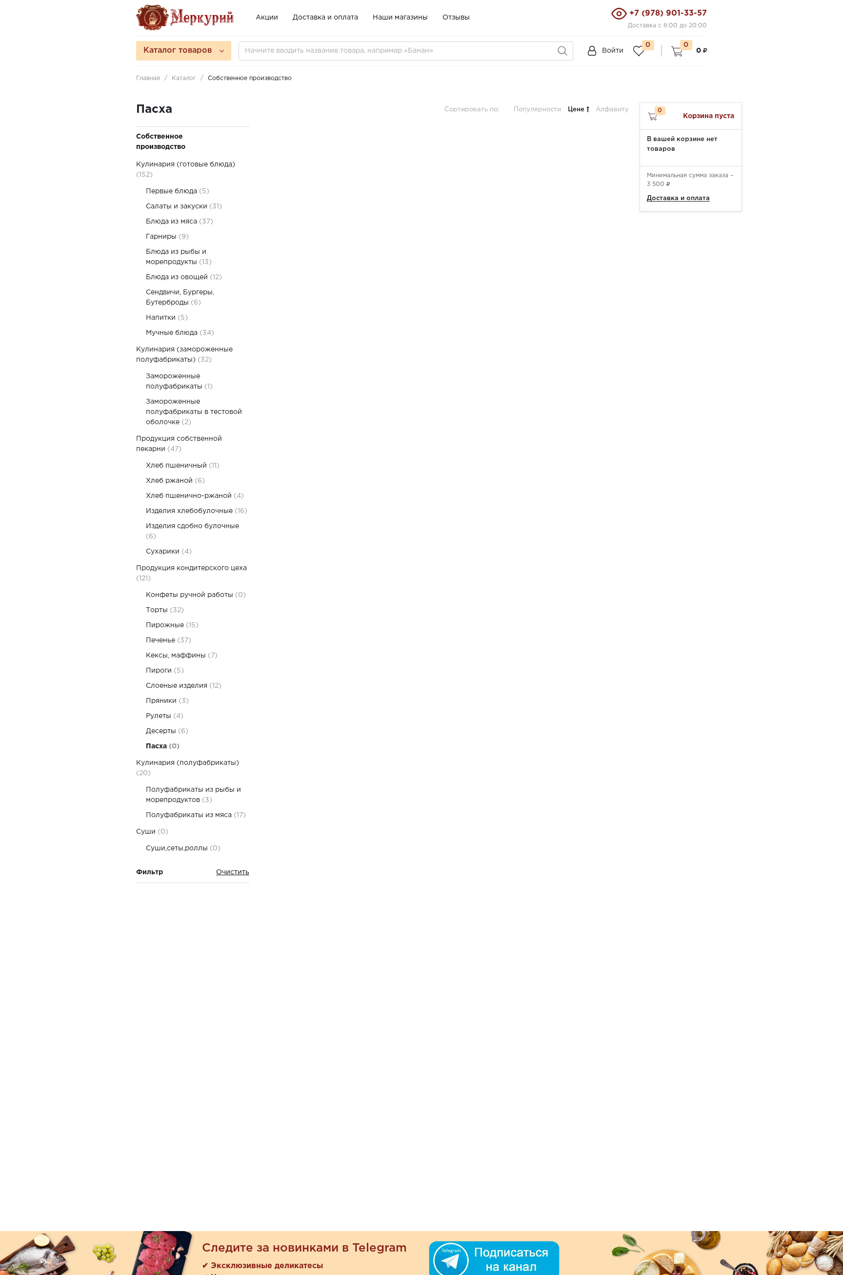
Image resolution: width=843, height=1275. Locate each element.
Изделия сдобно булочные (192, 531)
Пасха (163, 746)
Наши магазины (400, 18)
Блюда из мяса (179, 222)
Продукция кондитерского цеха (191, 573)
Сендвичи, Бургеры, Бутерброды (180, 297)
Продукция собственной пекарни (179, 444)
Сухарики (169, 552)
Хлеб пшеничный (183, 466)
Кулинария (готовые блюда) (185, 170)
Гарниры (167, 237)
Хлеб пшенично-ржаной (195, 496)
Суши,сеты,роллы (183, 848)
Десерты (167, 731)
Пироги (165, 671)
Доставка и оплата (325, 18)
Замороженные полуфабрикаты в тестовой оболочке (194, 412)
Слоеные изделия (183, 686)
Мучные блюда (180, 333)
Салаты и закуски (184, 206)
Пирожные (172, 625)
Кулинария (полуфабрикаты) (187, 768)
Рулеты (164, 716)
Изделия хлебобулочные (196, 511)
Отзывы (456, 18)
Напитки (167, 318)
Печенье (168, 640)
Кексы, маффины (182, 655)
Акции (267, 18)
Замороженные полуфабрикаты (179, 381)
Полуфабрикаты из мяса (196, 815)
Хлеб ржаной (175, 481)
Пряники (167, 701)
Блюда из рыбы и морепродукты (179, 257)
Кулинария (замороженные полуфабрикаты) (184, 355)
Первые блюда (177, 191)
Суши (152, 832)
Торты (165, 610)
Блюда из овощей (184, 277)
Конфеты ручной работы (196, 595)
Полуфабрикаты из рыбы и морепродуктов (193, 795)
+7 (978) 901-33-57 (668, 13)
